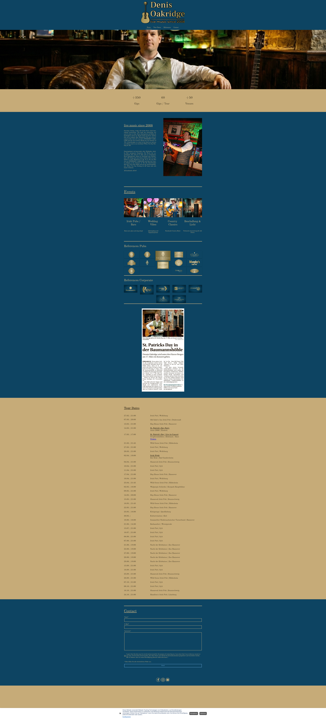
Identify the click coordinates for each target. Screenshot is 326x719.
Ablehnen (203, 713)
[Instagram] (163, 680)
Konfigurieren (127, 717)
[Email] (168, 680)
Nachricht (127, 631)
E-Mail (126, 624)
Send (163, 665)
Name (126, 617)
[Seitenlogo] (163, 12)
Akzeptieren (193, 713)
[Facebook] (158, 680)
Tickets (153, 439)
